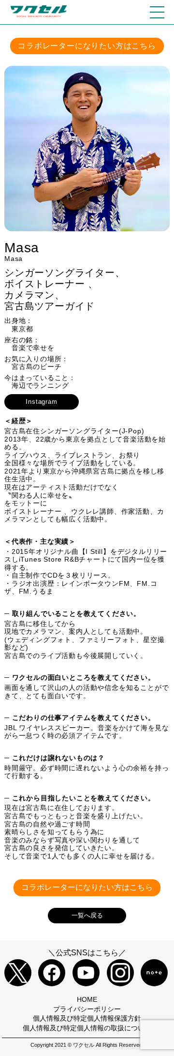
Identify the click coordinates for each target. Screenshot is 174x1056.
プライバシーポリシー (87, 1009)
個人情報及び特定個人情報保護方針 (87, 1018)
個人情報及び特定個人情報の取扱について (87, 1028)
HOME (87, 999)
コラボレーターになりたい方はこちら (87, 46)
